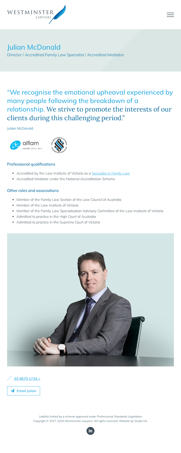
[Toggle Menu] (170, 15)
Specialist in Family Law (111, 173)
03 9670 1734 (25, 378)
